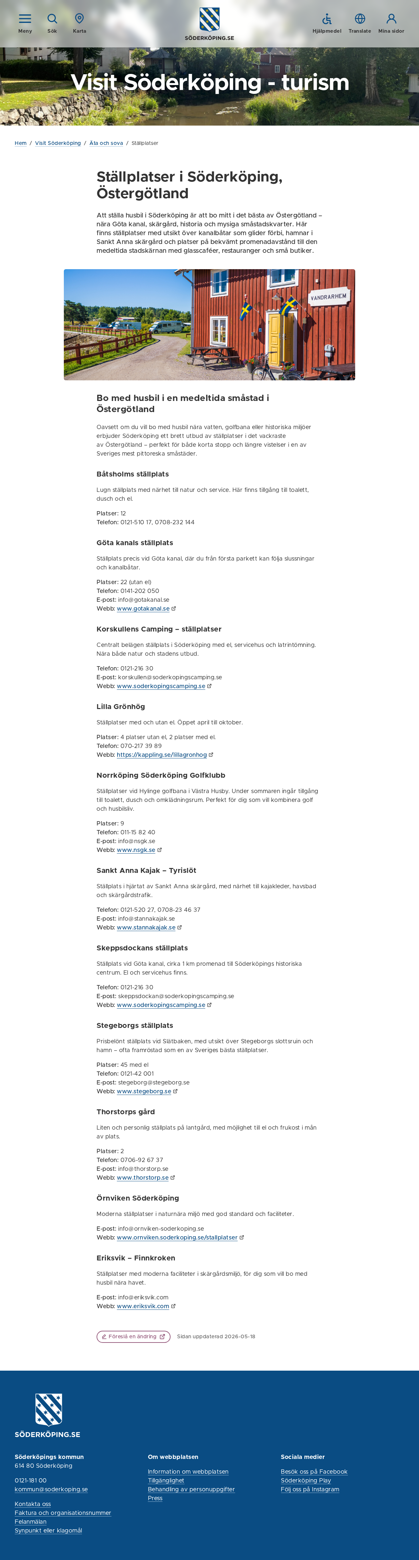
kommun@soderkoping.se (51, 1490)
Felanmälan (30, 1522)
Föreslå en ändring (132, 1336)
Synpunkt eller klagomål (48, 1531)
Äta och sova (106, 143)
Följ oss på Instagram (310, 1490)
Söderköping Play (306, 1481)
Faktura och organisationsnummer (63, 1513)
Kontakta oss (33, 1504)
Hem (21, 143)
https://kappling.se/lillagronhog (162, 755)
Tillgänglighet (166, 1481)
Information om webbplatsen (188, 1472)
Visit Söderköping (58, 143)
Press (155, 1498)
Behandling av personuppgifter (191, 1490)
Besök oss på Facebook (314, 1472)
